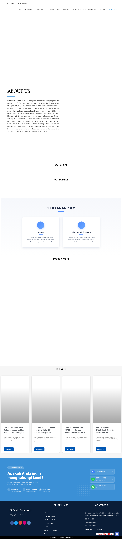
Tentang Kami (28, 9)
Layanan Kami (40, 9)
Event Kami (66, 9)
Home (19, 9)
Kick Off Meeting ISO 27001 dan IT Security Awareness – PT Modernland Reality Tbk (106, 430)
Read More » (8, 449)
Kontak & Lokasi (92, 9)
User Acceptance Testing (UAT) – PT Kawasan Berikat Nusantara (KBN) (75, 430)
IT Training (51, 9)
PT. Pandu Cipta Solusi (17, 3)
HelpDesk (102, 9)
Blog (84, 9)
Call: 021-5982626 (113, 9)
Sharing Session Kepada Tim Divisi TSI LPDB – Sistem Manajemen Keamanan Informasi (44, 430)
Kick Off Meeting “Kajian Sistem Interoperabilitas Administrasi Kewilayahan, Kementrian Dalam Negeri (15, 430)
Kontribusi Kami (76, 9)
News (58, 9)
